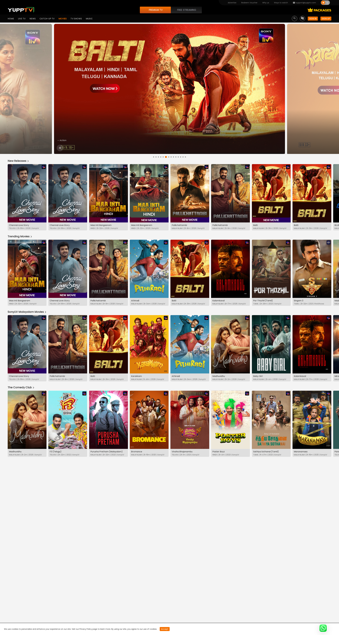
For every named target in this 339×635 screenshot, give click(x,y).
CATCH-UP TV (47, 18)
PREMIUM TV (156, 10)
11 (178, 156)
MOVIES (63, 18)
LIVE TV (22, 18)
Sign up (326, 18)
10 (175, 156)
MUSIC (89, 18)
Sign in (312, 18)
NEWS (33, 18)
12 (180, 156)
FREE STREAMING (186, 10)
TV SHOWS (76, 18)
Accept (164, 629)
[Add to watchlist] (60, 148)
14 (185, 156)
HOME (11, 18)
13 (183, 156)
